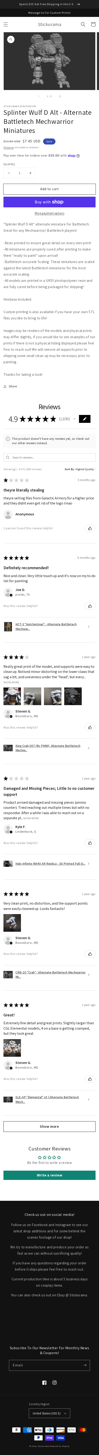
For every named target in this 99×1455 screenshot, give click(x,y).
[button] (6, 24)
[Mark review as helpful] (90, 528)
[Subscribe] (85, 1365)
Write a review (49, 1175)
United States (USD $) (47, 1413)
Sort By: (70, 469)
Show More (11, 682)
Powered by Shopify (60, 1446)
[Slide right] (60, 96)
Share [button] (13, 386)
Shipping (8, 147)
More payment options (49, 213)
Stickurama (43, 1446)
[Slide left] (39, 96)
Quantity (9, 164)
